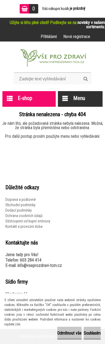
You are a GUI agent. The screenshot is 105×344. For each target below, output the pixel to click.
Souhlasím (92, 333)
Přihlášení (49, 36)
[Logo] (53, 58)
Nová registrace (76, 36)
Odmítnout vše (69, 333)
